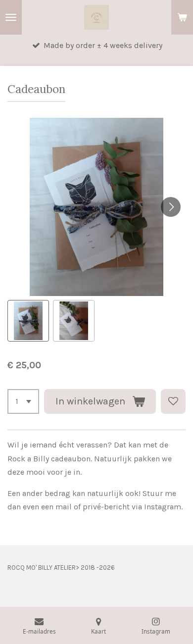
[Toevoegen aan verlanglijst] (173, 401)
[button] (28, 321)
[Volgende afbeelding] (171, 207)
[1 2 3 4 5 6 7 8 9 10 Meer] (23, 401)
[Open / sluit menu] (11, 17)
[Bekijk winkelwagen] (182, 17)
